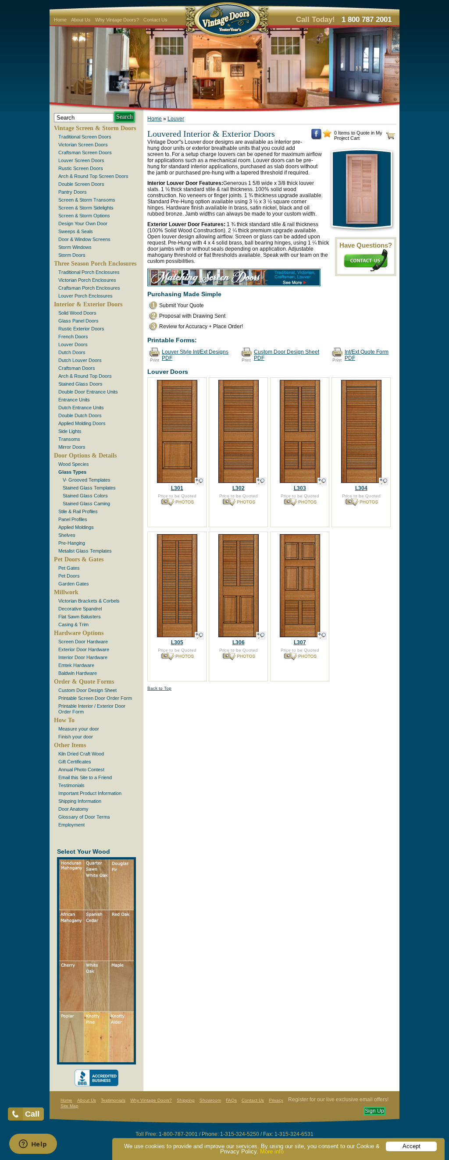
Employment (71, 824)
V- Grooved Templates (86, 479)
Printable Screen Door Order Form (95, 698)
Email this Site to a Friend (85, 777)
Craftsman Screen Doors (85, 152)
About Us (81, 19)
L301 (177, 488)
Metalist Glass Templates (85, 550)
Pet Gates (69, 568)
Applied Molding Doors (82, 423)
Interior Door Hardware (82, 657)
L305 (177, 642)
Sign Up (374, 1111)
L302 (238, 488)
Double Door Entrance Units (88, 391)
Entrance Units (74, 399)
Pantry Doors (72, 192)
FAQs (231, 1100)
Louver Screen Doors (81, 160)
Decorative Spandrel (80, 608)
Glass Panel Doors (78, 320)
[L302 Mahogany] (238, 504)
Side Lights (70, 431)
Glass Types (72, 472)
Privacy (276, 1100)
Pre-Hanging (71, 543)
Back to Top (159, 688)
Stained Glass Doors (80, 384)
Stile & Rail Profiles (78, 511)
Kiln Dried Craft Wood (81, 753)
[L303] (322, 481)
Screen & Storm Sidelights (86, 207)
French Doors (73, 336)
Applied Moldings (76, 527)
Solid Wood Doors (77, 313)
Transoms (69, 439)
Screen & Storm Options (84, 215)
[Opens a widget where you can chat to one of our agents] (33, 1145)
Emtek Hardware (76, 665)
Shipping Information (79, 801)
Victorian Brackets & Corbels (89, 600)
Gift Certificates (74, 761)
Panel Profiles (72, 519)
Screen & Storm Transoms (86, 199)
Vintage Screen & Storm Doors (95, 128)
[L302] (260, 481)
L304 (361, 488)
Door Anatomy (73, 809)
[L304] (383, 481)
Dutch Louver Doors (80, 360)
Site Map (69, 1105)
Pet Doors (69, 575)
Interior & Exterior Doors (88, 304)
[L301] (199, 481)
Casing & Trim (73, 624)
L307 (300, 642)
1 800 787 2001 (367, 19)
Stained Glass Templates (89, 487)
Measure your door (78, 728)
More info (272, 1151)
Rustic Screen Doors (80, 168)
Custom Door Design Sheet (87, 690)
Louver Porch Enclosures (85, 295)
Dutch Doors (72, 352)
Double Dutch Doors (80, 415)
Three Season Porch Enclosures (95, 263)
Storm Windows (75, 247)
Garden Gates (73, 583)
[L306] (260, 635)
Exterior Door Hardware (83, 649)
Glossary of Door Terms (84, 816)
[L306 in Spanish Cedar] (238, 658)
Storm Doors (72, 255)
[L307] (322, 635)
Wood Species (73, 464)
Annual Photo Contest (81, 769)
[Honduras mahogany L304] (361, 504)
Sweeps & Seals (75, 231)
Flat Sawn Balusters (79, 616)
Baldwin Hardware (77, 673)
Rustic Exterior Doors (81, 328)
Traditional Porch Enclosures (89, 272)
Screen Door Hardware (83, 641)
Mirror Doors (72, 447)
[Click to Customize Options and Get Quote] (177, 480)
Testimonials (71, 785)
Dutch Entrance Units (81, 407)
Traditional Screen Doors (84, 136)
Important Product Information (89, 793)
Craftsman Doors (76, 368)
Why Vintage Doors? (117, 19)
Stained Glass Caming (86, 503)
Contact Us (155, 19)
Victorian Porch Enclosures (87, 280)
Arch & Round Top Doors (85, 376)
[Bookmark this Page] (327, 136)
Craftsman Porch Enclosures (89, 288)
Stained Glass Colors (85, 495)
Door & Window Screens (84, 239)
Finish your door (75, 736)
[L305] (199, 635)
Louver (175, 119)
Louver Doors (73, 344)
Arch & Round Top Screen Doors (93, 176)
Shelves (66, 535)
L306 (238, 642)
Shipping (186, 1100)
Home (60, 19)
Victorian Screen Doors (83, 144)
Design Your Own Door (82, 223)
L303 (300, 488)
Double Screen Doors (81, 184)
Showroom (210, 1100)
